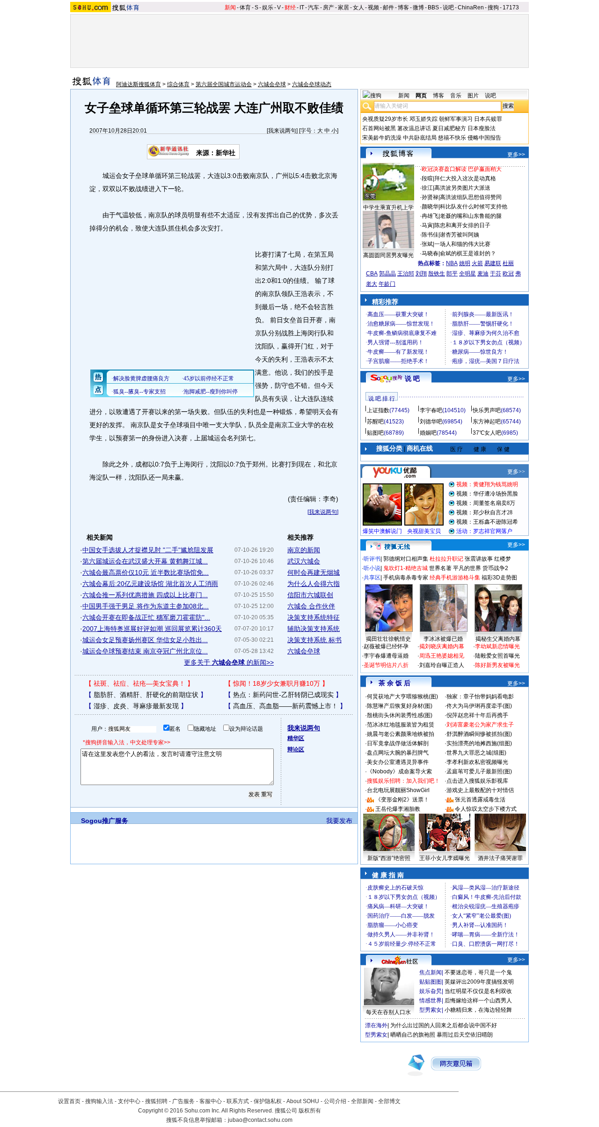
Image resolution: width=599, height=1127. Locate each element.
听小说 (372, 568)
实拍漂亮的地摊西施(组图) (479, 743)
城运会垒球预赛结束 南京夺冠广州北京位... (145, 651)
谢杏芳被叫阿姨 (459, 234)
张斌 (427, 244)
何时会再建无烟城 (313, 572)
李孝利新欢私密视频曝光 (477, 762)
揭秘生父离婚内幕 (497, 639)
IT (302, 7)
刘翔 (421, 273)
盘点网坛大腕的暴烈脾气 (398, 752)
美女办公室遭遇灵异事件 (398, 762)
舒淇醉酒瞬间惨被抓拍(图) (479, 734)
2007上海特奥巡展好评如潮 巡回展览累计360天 (152, 628)
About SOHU (302, 1101)
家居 (343, 7)
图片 (473, 95)
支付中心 (129, 1101)
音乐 (455, 95)
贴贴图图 (430, 982)
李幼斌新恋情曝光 (497, 646)
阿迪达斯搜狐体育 (138, 84)
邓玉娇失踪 (423, 119)
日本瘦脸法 (482, 128)
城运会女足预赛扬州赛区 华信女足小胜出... (145, 640)
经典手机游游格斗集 (455, 577)
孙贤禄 (430, 197)
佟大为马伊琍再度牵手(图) (479, 706)
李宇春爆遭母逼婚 (386, 655)
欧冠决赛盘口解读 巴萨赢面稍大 (462, 169)
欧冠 (508, 273)
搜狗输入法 (99, 1101)
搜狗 (493, 7)
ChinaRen (471, 7)
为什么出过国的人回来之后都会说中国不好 (443, 1025)
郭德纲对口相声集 (405, 559)
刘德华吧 (431, 421)
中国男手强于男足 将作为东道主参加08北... (145, 606)
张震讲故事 (479, 559)
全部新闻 (362, 1101)
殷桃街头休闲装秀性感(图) (399, 715)
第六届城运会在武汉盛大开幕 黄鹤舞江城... (145, 561)
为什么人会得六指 (313, 583)
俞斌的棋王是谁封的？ (468, 253)
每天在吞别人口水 (388, 1012)
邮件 (388, 7)
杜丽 (508, 263)
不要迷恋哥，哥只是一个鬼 (478, 972)
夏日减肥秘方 (449, 128)
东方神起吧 (487, 421)
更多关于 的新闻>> (229, 662)
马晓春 (430, 253)
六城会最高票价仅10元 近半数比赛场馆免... (145, 572)
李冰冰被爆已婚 (443, 639)
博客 (403, 7)
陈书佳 (430, 234)
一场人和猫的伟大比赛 (462, 244)
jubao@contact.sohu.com (260, 1120)
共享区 (372, 577)
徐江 (427, 188)
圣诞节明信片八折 (386, 665)
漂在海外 (376, 1025)
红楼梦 (502, 559)
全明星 (467, 273)
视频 (373, 7)
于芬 (495, 273)
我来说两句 (282, 130)
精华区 (295, 738)
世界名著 (440, 568)
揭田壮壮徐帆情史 (388, 639)
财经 (290, 7)
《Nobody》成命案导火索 (399, 771)
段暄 (427, 178)
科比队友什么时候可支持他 (473, 206)
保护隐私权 (268, 1101)
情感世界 (430, 1000)
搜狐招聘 (156, 1101)
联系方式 (237, 1101)
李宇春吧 (431, 410)
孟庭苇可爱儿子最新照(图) (479, 771)
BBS (433, 7)
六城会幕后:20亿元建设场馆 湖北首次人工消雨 (150, 583)
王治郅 (405, 273)
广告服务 (183, 1101)
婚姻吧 (428, 433)
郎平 (452, 273)
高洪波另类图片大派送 (462, 188)
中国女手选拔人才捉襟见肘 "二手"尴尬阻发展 (147, 550)
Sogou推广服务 (104, 820)
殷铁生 (436, 273)
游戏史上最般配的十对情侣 (480, 790)
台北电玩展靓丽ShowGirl (398, 790)
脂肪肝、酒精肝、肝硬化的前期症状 (146, 694)
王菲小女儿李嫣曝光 (444, 858)
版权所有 (310, 1110)
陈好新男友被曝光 (497, 665)
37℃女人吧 (487, 433)
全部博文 (389, 1101)
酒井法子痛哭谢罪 (500, 858)
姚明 (464, 263)
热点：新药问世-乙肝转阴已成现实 (283, 694)
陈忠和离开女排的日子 (462, 225)
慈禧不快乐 (452, 137)
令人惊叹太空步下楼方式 (486, 809)
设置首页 (69, 1101)
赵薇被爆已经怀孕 (386, 646)
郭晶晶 (387, 273)
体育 (245, 7)
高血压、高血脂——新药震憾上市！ (285, 706)
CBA (372, 273)
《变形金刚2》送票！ (402, 799)
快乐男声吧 (487, 410)
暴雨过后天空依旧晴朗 (465, 1034)
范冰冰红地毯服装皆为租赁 (400, 724)
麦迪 (483, 273)
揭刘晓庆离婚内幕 (441, 646)
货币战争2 (495, 568)
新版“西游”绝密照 (388, 858)
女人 (358, 7)
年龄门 (387, 284)
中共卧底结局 (420, 137)
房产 (328, 7)
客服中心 (210, 1101)
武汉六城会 (303, 561)
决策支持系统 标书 (314, 640)
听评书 (372, 559)
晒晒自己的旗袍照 (412, 1034)
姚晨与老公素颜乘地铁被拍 (400, 734)
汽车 (313, 7)
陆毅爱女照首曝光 (497, 655)
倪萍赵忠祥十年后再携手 (477, 715)
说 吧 (412, 378)
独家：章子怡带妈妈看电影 (480, 696)
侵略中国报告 (484, 137)
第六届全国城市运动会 (224, 84)
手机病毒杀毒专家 (405, 577)
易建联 (492, 263)
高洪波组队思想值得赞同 (471, 197)
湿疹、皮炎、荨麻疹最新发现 (136, 706)
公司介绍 (335, 1101)
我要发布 (339, 820)
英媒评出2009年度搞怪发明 (479, 982)
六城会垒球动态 (311, 84)
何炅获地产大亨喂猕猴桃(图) (402, 696)
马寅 (427, 225)
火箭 (477, 263)
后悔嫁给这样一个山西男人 (478, 1000)
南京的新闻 (303, 550)
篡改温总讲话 (414, 128)
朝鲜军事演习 (456, 119)
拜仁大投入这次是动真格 (465, 178)
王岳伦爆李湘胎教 (397, 809)
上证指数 (378, 410)
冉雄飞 (430, 216)
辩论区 (295, 749)
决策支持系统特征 (313, 617)
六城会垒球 (272, 84)
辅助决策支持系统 (313, 628)
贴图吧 (375, 433)
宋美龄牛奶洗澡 (382, 137)
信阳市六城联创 (310, 595)
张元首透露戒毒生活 (480, 799)
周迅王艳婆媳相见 (441, 655)
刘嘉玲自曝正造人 (441, 665)
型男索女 (430, 1010)
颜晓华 (430, 206)
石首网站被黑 (379, 128)
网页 (421, 95)
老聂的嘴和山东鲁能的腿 (471, 216)
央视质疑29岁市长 (385, 119)
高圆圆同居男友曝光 (388, 255)
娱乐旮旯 (430, 991)
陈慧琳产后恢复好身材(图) (399, 706)
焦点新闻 (430, 972)
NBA (452, 263)
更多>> (516, 154)
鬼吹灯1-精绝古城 (405, 568)
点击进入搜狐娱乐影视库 (477, 781)
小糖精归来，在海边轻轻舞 (478, 1010)
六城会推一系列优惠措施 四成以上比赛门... (145, 595)
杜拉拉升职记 (446, 559)
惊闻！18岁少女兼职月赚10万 (276, 683)
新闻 (230, 7)
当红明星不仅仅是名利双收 (478, 991)
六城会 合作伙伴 (311, 606)
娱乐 (267, 7)
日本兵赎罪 (488, 119)
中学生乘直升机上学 (388, 207)
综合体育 (178, 84)
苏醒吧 (375, 421)
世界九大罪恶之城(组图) (476, 752)
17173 (511, 7)
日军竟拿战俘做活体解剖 (398, 743)
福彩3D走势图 (499, 577)
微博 (418, 7)
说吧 (448, 7)
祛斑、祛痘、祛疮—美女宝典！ (139, 683)
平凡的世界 (467, 568)
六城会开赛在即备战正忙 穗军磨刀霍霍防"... (146, 617)
